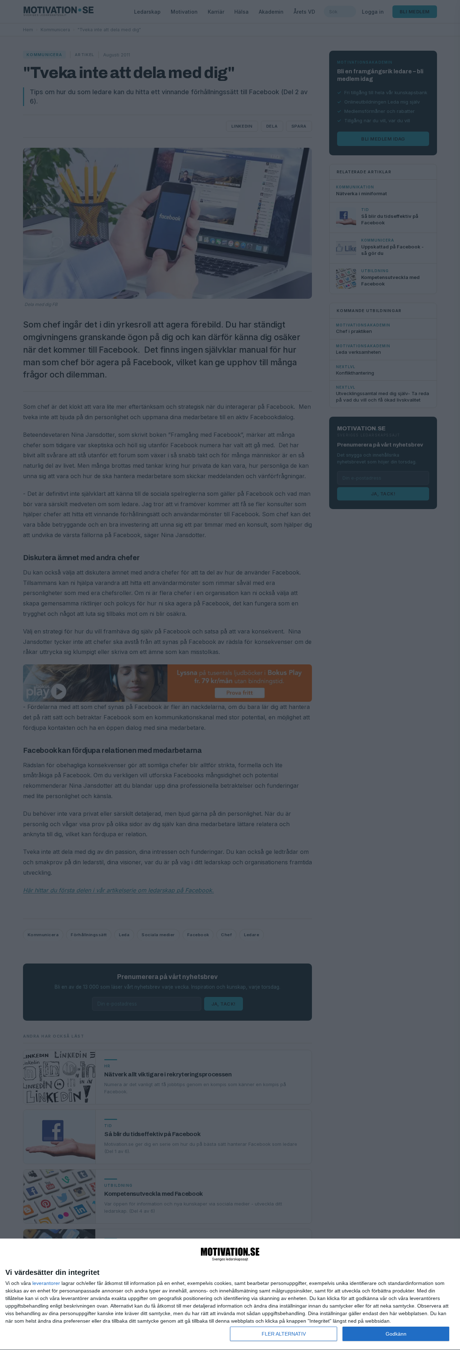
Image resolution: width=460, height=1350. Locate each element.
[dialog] (230, 1294)
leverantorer (46, 1283)
